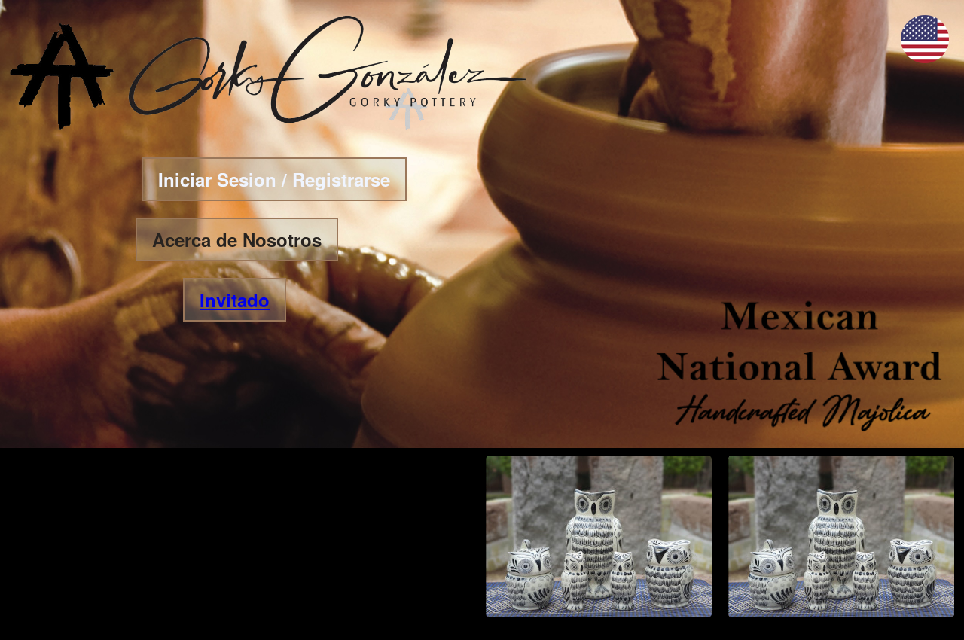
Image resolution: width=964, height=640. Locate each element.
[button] (925, 58)
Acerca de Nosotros (237, 239)
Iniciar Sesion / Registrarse (274, 179)
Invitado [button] (235, 299)
